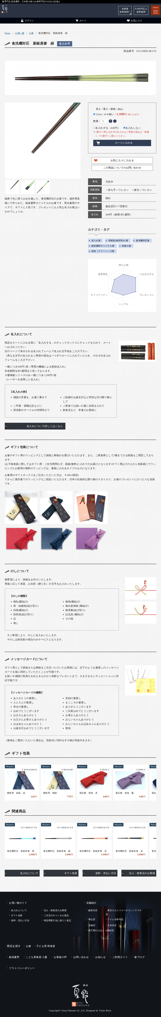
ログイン (29, 20)
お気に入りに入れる (122, 160)
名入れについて (29, 873)
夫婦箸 (124, 10)
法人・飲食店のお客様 (142, 873)
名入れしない (133, 128)
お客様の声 (60, 957)
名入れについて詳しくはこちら (45, 426)
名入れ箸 (96, 240)
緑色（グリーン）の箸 (103, 251)
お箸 (31, 33)
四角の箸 (126, 246)
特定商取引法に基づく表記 (57, 920)
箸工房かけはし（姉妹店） (102, 930)
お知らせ (100, 957)
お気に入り (136, 20)
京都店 (91, 925)
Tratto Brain (105, 1010)
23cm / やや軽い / (117, 114)
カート (83, 20)
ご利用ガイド (120, 957)
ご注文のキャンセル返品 (56, 915)
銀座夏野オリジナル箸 (103, 246)
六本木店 (112, 925)
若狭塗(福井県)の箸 (118, 240)
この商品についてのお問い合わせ (122, 167)
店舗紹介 (91, 902)
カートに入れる (124, 142)
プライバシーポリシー (22, 968)
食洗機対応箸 (143, 240)
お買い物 (19, 33)
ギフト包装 (70, 873)
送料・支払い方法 (105, 873)
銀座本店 (92, 910)
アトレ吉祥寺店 (115, 919)
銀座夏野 (14, 957)
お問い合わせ (81, 957)
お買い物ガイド (18, 902)
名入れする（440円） (107, 128)
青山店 (91, 919)
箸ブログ (139, 957)
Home (7, 33)
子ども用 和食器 (45, 946)
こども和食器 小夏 (36, 957)
